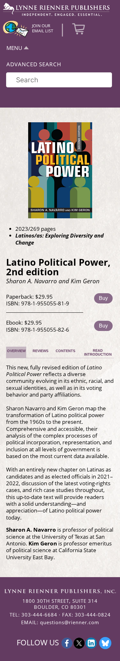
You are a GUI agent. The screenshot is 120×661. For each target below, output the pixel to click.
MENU (14, 48)
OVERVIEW (16, 351)
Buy (103, 298)
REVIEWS (40, 351)
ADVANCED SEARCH (33, 64)
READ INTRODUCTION (98, 352)
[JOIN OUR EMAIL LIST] (16, 36)
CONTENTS (65, 351)
